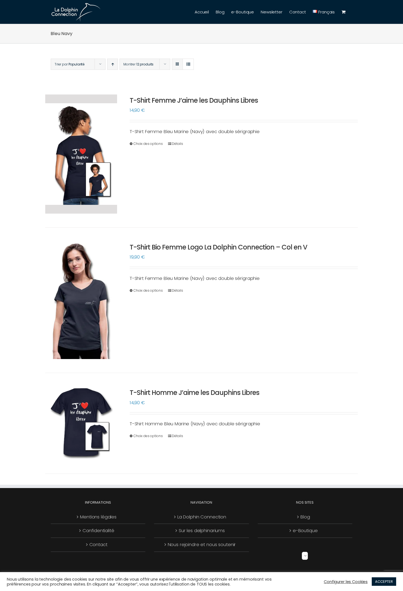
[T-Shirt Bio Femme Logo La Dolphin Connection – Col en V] (81, 300)
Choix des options (148, 143)
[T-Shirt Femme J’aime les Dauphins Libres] (81, 154)
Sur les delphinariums (202, 530)
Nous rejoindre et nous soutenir (202, 544)
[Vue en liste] (188, 64)
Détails (177, 143)
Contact (98, 544)
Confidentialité (98, 530)
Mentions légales (98, 517)
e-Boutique (305, 530)
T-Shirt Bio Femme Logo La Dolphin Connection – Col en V (218, 247)
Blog (305, 517)
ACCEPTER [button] (384, 581)
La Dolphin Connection (201, 517)
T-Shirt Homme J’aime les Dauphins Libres (194, 392)
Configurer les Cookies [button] (346, 581)
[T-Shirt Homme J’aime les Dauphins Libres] (81, 423)
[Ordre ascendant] (112, 64)
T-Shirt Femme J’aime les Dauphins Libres (194, 100)
